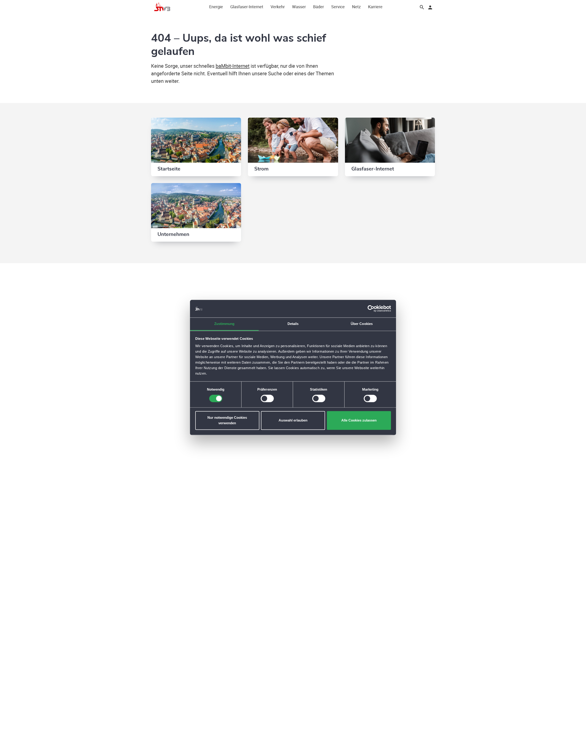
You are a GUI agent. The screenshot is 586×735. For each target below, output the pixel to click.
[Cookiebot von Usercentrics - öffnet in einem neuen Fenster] (371, 308)
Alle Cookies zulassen (359, 420)
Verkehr (278, 6)
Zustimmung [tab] (224, 324)
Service (338, 6)
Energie (216, 6)
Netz (356, 6)
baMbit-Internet (233, 65)
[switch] (267, 398)
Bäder (318, 6)
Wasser (299, 6)
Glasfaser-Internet (246, 6)
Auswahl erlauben (293, 420)
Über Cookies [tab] (362, 324)
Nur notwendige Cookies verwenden (227, 420)
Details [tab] (293, 324)
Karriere (375, 6)
